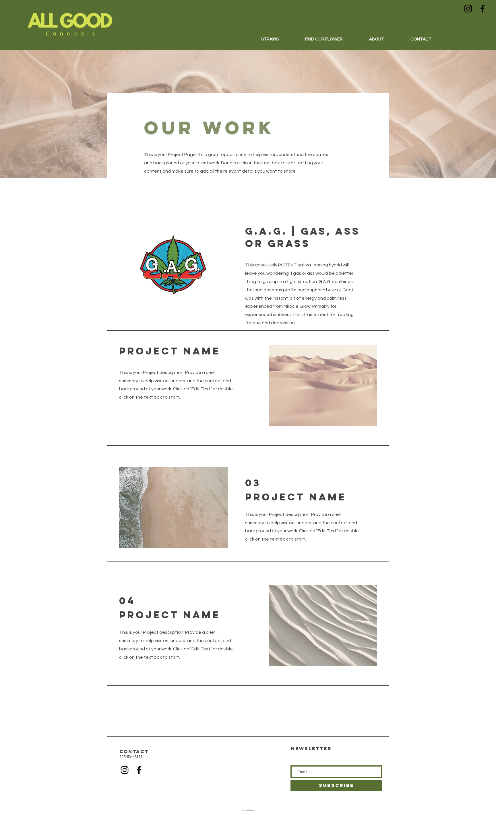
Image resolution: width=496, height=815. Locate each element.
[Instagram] (468, 8)
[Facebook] (482, 8)
